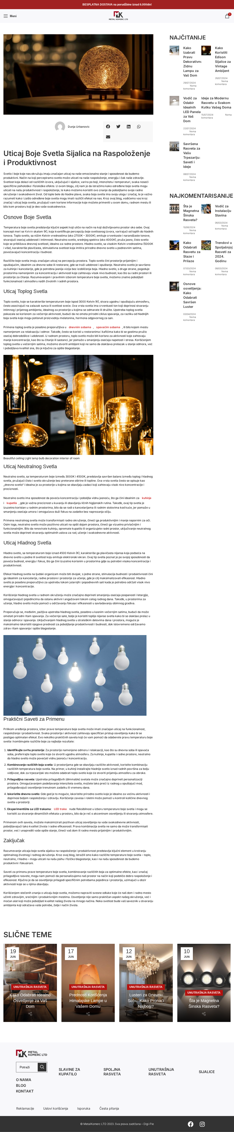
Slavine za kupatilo (69, 1071)
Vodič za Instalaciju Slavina (223, 210)
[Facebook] (191, 1124)
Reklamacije (25, 1108)
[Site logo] (117, 16)
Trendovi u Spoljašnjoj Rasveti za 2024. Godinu (224, 252)
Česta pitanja (109, 1108)
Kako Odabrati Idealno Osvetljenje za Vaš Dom (30, 1001)
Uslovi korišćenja (55, 1108)
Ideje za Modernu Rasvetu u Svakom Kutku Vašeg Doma (216, 102)
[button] (108, 126)
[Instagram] (202, 1124)
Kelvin (29, 231)
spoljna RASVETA (112, 1071)
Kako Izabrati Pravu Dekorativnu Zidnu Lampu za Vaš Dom (192, 61)
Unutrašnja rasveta (161, 1071)
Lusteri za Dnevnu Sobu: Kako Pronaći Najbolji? (146, 1001)
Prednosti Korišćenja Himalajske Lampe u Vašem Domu (88, 1001)
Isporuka (83, 1108)
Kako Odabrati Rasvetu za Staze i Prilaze (191, 252)
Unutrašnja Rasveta (30, 987)
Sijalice (207, 1071)
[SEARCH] (42, 1067)
